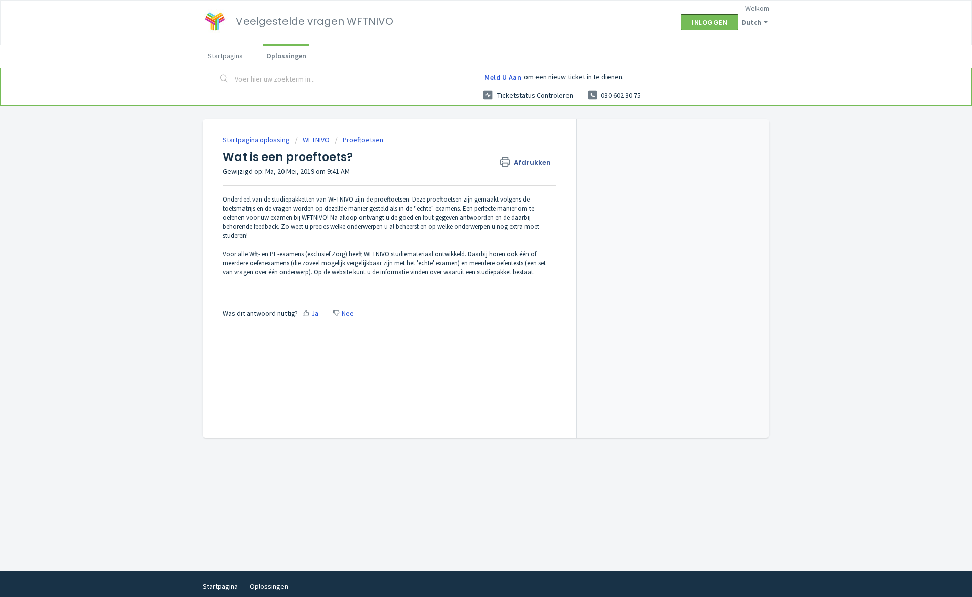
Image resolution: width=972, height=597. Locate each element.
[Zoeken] (224, 79)
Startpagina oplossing (257, 139)
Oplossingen (286, 55)
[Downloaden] (467, 166)
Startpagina (225, 55)
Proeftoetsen (363, 139)
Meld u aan (502, 77)
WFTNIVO (316, 139)
